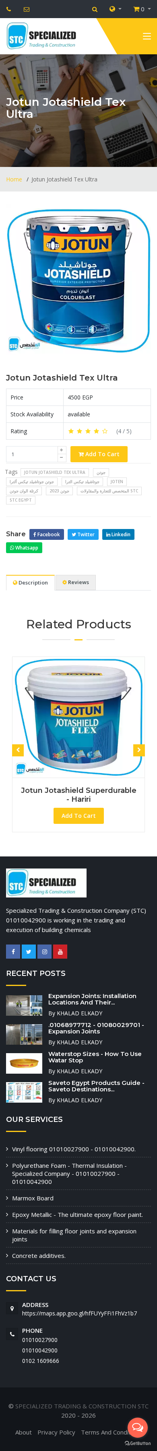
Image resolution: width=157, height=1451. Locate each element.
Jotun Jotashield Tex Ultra (62, 378)
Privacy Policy (56, 1432)
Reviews (78, 582)
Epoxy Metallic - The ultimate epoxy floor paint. (77, 1214)
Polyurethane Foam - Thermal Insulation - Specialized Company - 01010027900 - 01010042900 (69, 1173)
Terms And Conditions (111, 1432)
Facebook (48, 534)
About (23, 1432)
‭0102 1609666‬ (40, 1361)
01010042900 (40, 1350)
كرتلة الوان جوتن (24, 491)
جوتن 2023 (59, 491)
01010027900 (40, 1340)
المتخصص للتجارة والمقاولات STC (109, 491)
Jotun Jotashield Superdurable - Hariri (76, 795)
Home (15, 179)
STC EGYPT (21, 500)
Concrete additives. (39, 1255)
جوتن (101, 472)
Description (32, 582)
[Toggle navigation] (147, 38)
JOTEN (117, 481)
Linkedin (120, 534)
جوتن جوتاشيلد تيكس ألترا (32, 481)
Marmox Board (33, 1198)
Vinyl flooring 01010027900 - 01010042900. (74, 1149)
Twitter (85, 534)
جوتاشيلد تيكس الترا (82, 481)
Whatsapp (26, 547)
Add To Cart (102, 454)
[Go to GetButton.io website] (138, 1443)
